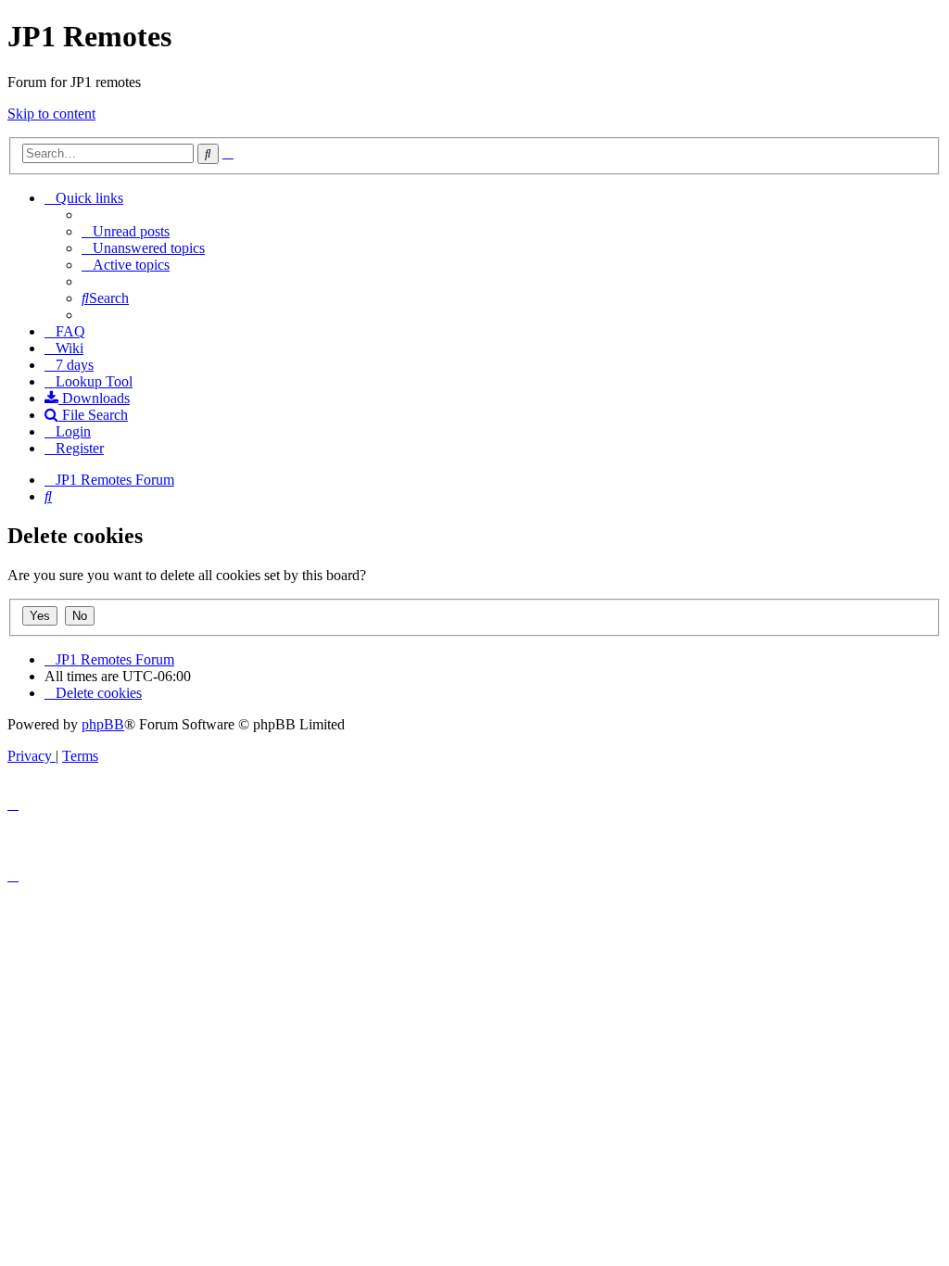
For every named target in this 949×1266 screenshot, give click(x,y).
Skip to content (51, 113)
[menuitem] (126, 231)
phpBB (103, 724)
